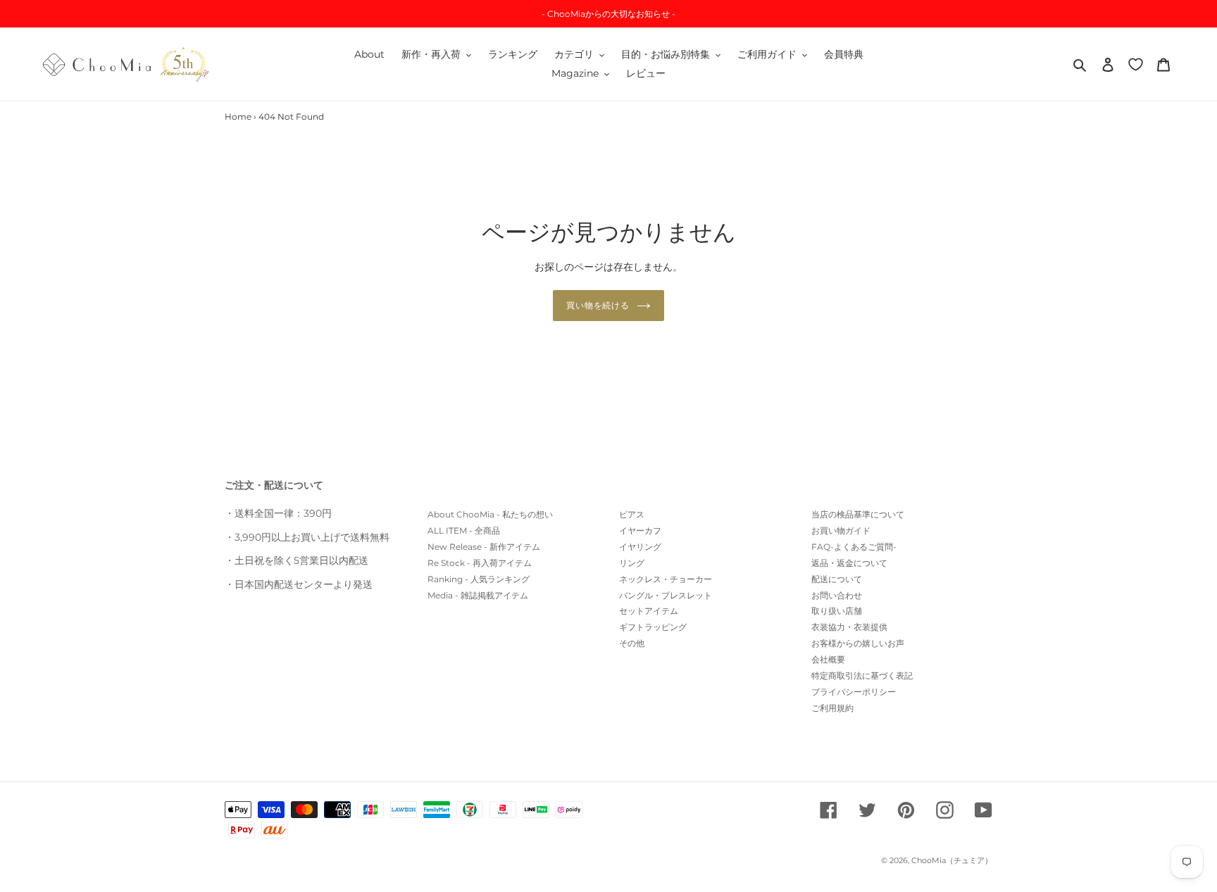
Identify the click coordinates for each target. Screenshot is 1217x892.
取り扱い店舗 (836, 610)
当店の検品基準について (857, 514)
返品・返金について (849, 563)
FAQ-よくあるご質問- (854, 546)
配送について (836, 579)
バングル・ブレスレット (665, 595)
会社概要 (828, 659)
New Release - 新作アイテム (483, 546)
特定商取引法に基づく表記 (862, 675)
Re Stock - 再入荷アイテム (479, 563)
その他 (631, 643)
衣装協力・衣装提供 (849, 627)
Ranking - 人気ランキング (478, 579)
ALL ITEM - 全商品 (463, 530)
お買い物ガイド (840, 530)
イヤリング (640, 546)
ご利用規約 (832, 708)
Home (238, 116)
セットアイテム (648, 610)
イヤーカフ (640, 530)
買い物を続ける (598, 305)
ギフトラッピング (653, 627)
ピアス (631, 514)
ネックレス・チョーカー (665, 579)
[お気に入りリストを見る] (1135, 63)
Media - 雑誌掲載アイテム (477, 595)
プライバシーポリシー (853, 691)
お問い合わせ (836, 595)
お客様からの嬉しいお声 (857, 643)
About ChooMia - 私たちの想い (490, 514)
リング (631, 563)
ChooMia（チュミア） (951, 860)
